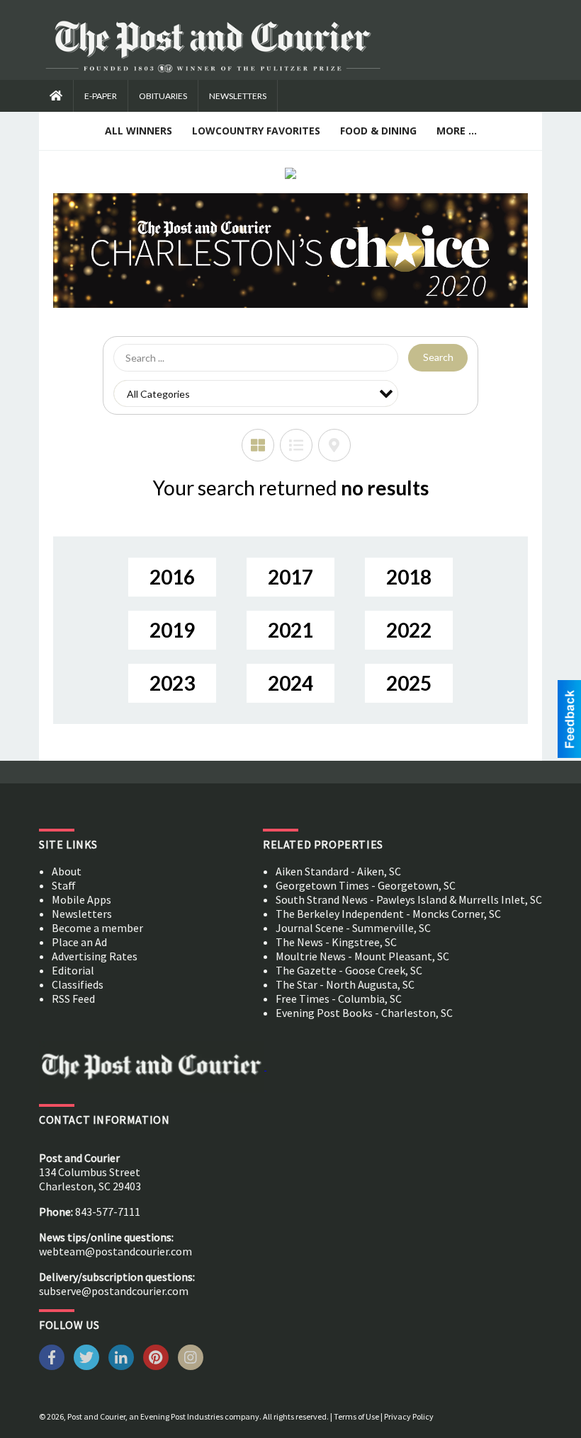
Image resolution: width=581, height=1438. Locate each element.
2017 (290, 577)
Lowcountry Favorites (256, 130)
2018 (408, 577)
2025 (408, 683)
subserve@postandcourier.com (113, 1291)
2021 (290, 630)
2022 (408, 630)
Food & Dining (378, 130)
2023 (172, 683)
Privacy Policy (409, 1416)
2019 (172, 630)
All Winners (138, 130)
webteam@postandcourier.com (115, 1251)
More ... (456, 130)
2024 (290, 683)
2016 (172, 577)
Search (438, 357)
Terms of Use (356, 1416)
